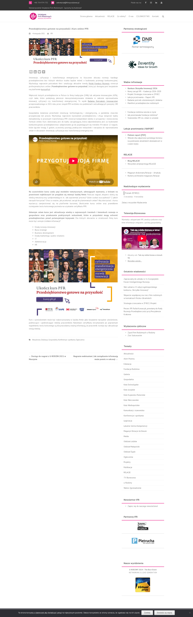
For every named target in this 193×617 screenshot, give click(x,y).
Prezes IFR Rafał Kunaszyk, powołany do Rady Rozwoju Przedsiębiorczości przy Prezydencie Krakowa (143, 311)
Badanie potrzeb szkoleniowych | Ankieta (145, 100)
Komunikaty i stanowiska (134, 410)
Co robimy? (121, 16)
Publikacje (128, 467)
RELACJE (111, 16)
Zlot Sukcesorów (135, 335)
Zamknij (147, 613)
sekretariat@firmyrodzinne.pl (67, 2)
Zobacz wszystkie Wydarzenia (134, 202)
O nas (131, 16)
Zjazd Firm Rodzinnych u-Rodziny (141, 332)
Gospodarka (53, 340)
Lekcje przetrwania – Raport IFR (141, 97)
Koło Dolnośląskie (131, 384)
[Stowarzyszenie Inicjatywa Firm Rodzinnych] (40, 16)
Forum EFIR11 (132, 193)
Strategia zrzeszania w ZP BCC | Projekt (140, 303)
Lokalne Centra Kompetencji (135, 426)
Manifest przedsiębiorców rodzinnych (143, 103)
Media (126, 436)
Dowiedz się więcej (164, 613)
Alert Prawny (129, 358)
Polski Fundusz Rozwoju (99, 83)
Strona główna (86, 16)
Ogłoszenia (80, 340)
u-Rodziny (128, 482)
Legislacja (128, 420)
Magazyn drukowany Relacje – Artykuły (144, 172)
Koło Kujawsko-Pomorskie (134, 395)
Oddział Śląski (129, 451)
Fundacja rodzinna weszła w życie (142, 112)
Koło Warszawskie (131, 400)
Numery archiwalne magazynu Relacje (144, 175)
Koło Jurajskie (129, 389)
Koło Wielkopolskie (132, 405)
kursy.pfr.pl (45, 89)
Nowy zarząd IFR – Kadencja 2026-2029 (144, 91)
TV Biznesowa (130, 477)
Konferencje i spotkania (66, 340)
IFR (52, 33)
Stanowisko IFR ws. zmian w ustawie (143, 118)
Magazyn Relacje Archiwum (135, 431)
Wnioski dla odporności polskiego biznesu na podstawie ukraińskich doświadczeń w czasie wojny (145, 141)
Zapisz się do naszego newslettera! (143, 506)
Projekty (127, 462)
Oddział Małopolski (132, 446)
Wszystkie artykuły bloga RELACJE (142, 164)
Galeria (127, 374)
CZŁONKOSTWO (143, 16)
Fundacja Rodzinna (131, 369)
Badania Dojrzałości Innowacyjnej (103, 101)
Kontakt (155, 16)
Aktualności (100, 16)
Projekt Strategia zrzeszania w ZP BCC (144, 94)
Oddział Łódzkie (130, 441)
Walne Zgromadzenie (132, 488)
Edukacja (44, 340)
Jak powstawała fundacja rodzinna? (143, 115)
